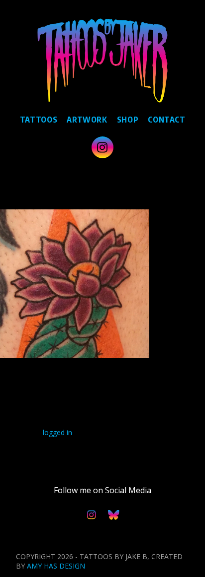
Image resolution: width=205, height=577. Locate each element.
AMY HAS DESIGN (56, 566)
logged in (57, 432)
